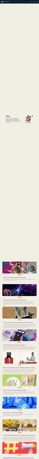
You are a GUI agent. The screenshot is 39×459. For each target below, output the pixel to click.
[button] (37, 2)
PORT (34, 1)
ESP (30, 1)
